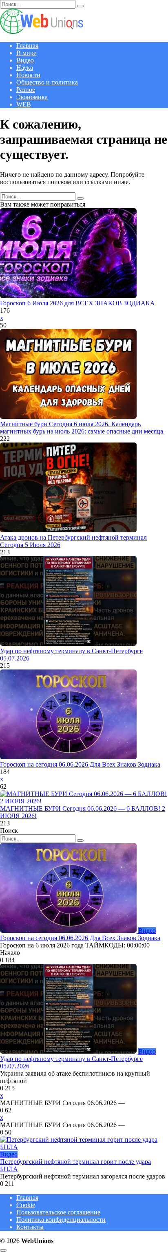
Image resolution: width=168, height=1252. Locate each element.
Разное (25, 89)
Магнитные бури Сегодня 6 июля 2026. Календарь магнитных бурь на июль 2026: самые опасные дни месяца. (82, 427)
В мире (26, 52)
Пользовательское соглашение (58, 1212)
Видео (25, 60)
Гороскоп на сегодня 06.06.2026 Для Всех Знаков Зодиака (80, 764)
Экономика (32, 96)
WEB (23, 104)
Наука (24, 67)
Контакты (30, 1226)
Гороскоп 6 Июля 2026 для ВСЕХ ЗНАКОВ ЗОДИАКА (77, 303)
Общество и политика (47, 82)
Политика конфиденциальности (61, 1219)
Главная (27, 45)
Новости (28, 74)
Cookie (25, 1204)
